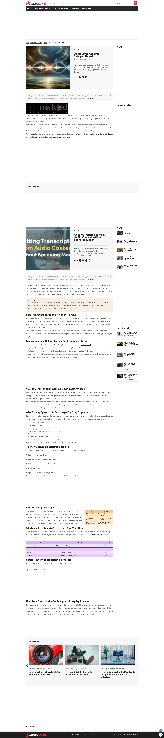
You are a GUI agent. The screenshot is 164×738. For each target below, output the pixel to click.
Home (27, 42)
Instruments (74, 8)
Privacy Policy (78, 734)
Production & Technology (43, 8)
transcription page (63, 324)
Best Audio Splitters (81, 134)
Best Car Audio (93, 134)
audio (35, 134)
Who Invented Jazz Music (61, 137)
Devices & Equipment (61, 8)
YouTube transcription (78, 396)
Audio (45, 42)
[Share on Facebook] (80, 77)
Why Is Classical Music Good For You (39, 137)
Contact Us (91, 734)
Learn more (89, 99)
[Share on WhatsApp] (89, 77)
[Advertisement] (80, 25)
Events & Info (86, 8)
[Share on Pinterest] (86, 77)
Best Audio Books (106, 134)
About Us (71, 734)
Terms (85, 734)
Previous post (31, 726)
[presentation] (27, 665)
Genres (29, 8)
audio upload (86, 345)
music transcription (97, 535)
